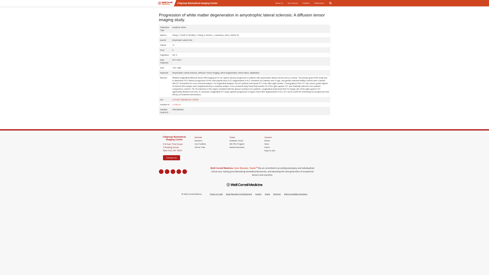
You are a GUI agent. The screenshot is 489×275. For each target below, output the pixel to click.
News (266, 144)
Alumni (267, 141)
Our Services (293, 3)
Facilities (306, 3)
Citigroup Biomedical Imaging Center (174, 138)
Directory (277, 194)
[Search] (330, 3)
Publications (319, 3)
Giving (267, 194)
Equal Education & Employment (239, 194)
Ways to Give (269, 151)
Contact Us (171, 157)
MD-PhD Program (236, 144)
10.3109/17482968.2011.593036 (185, 99)
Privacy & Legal (216, 194)
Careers (258, 194)
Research (198, 141)
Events (267, 147)
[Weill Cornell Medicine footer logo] (244, 185)
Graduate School (236, 141)
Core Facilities (200, 144)
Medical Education (236, 147)
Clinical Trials (200, 147)
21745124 (176, 104)
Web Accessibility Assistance (295, 194)
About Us (279, 3)
